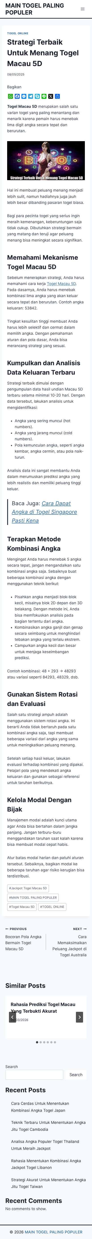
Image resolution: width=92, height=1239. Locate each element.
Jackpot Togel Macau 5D (28, 888)
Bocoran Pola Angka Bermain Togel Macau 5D (23, 939)
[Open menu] (82, 8)
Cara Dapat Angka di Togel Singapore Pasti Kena (44, 512)
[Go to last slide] (12, 1017)
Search (11, 1066)
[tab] (37, 1042)
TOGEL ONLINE (17, 33)
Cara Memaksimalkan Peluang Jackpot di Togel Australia (69, 942)
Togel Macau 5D (61, 283)
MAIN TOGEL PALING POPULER (33, 897)
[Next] (79, 1017)
